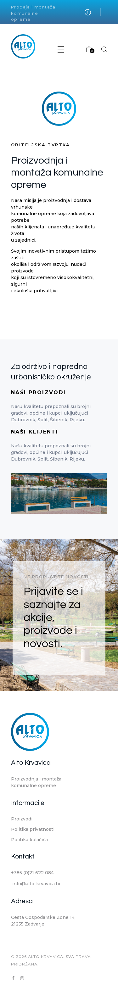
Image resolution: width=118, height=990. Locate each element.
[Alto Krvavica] (23, 46)
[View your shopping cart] (85, 51)
